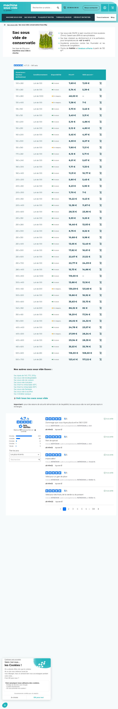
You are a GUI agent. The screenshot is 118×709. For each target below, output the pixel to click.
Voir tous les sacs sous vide (32, 398)
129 (93, 509)
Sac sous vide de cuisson (24, 380)
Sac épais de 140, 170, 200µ (25, 376)
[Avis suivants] (98, 509)
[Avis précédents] (60, 509)
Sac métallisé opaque (22, 394)
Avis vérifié (109, 419)
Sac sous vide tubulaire (23, 382)
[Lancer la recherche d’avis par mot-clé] (39, 460)
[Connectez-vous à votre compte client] (104, 7)
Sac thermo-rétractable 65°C (25, 385)
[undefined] (35, 430)
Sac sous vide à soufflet (23, 392)
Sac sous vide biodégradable (25, 378)
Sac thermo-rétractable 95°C (25, 387)
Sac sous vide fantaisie (23, 389)
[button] (71, 7)
